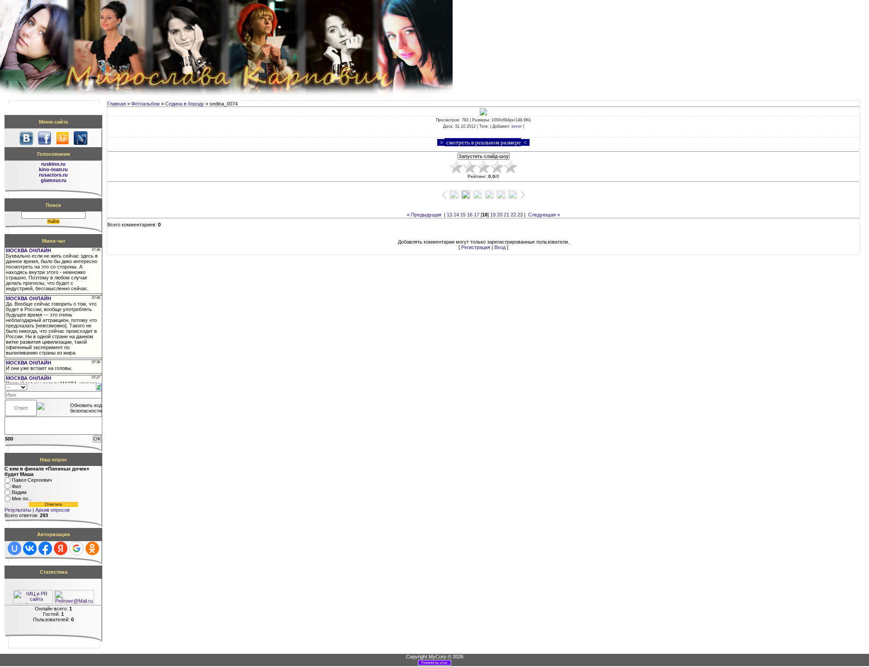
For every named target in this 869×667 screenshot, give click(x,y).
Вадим (19, 492)
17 (476, 214)
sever (516, 126)
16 (470, 214)
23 (520, 214)
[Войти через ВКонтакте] (30, 548)
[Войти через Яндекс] (60, 548)
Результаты (18, 510)
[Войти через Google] (76, 548)
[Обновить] (99, 386)
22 (513, 214)
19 (493, 214)
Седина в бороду (184, 103)
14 (456, 214)
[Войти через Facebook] (45, 548)
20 (499, 214)
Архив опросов (52, 510)
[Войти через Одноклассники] (92, 548)
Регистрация (475, 247)
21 (506, 214)
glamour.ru (54, 180)
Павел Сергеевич (32, 480)
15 (463, 214)
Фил (16, 486)
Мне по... (22, 498)
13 (449, 214)
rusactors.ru (53, 175)
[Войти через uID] (14, 548)
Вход (500, 247)
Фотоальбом (145, 103)
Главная (116, 103)
